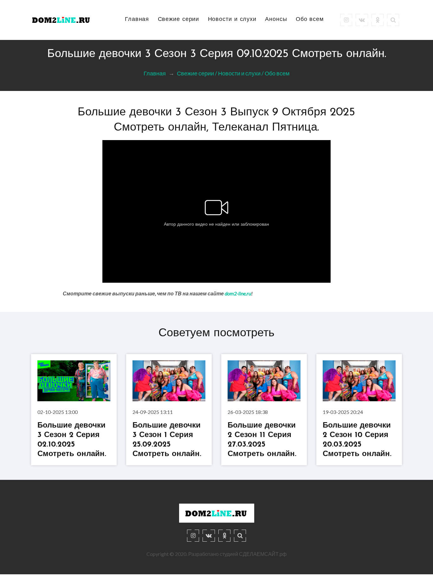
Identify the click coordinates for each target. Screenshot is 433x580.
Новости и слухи (232, 20)
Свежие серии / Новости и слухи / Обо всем (233, 73)
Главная (137, 20)
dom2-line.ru (238, 293)
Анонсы (276, 20)
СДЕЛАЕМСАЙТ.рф (263, 554)
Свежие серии (178, 20)
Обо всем (310, 20)
